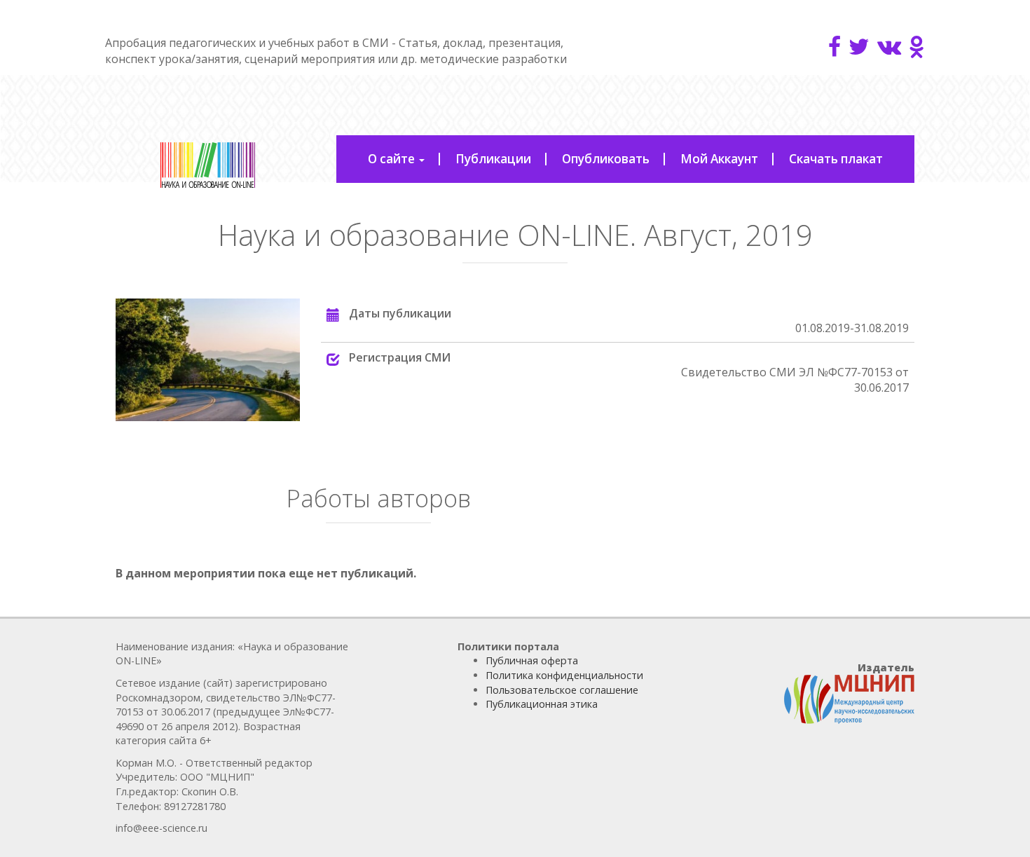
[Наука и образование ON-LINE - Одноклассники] (917, 46)
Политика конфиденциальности (564, 675)
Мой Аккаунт (719, 159)
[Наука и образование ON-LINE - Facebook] (834, 46)
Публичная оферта (532, 660)
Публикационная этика (542, 704)
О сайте (393, 159)
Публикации (493, 159)
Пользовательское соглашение (562, 690)
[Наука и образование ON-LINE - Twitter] (859, 46)
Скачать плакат (836, 159)
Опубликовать (606, 159)
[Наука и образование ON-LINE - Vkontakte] (889, 46)
